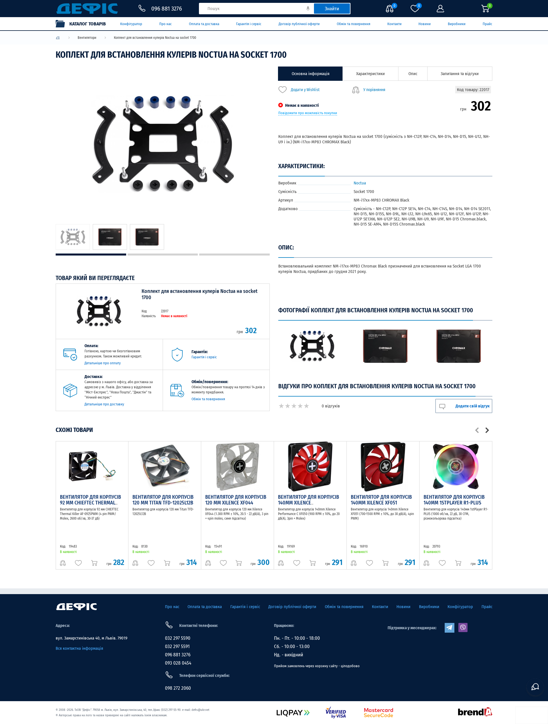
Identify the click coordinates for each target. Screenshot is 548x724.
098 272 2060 (178, 688)
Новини (424, 24)
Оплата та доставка (204, 24)
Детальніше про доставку (104, 404)
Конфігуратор (131, 24)
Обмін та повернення (353, 24)
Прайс (487, 24)
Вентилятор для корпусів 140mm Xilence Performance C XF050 (308, 503)
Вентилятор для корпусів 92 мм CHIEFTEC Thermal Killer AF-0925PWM (90, 503)
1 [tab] (91, 255)
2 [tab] (163, 255)
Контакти (394, 24)
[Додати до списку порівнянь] (63, 563)
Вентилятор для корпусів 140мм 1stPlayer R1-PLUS (454, 500)
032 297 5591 (177, 646)
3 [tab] (234, 255)
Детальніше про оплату (102, 363)
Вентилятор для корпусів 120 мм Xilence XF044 (235, 500)
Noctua (360, 183)
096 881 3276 (177, 654)
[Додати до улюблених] (78, 563)
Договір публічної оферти (299, 24)
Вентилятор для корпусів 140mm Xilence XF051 (381, 500)
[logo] (58, 38)
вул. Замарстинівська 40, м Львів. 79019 (91, 638)
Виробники (457, 24)
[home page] (76, 607)
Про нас (165, 24)
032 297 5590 (177, 638)
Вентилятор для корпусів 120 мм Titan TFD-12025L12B (163, 500)
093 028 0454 (178, 663)
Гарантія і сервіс (248, 24)
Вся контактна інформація (79, 648)
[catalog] (84, 23)
